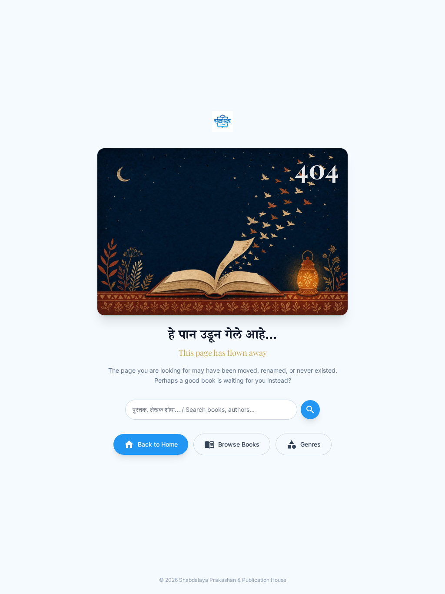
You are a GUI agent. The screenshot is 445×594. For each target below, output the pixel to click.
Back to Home (151, 444)
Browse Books (231, 444)
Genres (303, 444)
